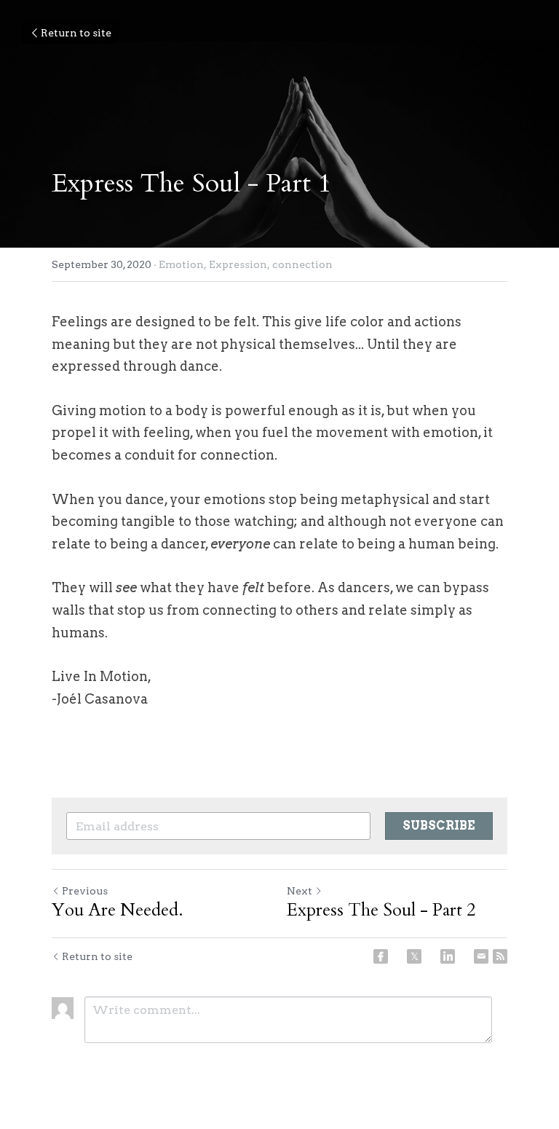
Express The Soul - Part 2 (381, 910)
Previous (85, 891)
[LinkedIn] (447, 956)
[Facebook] (380, 956)
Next (299, 891)
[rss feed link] (500, 956)
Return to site (76, 33)
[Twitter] (414, 956)
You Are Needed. (117, 910)
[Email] (481, 956)
